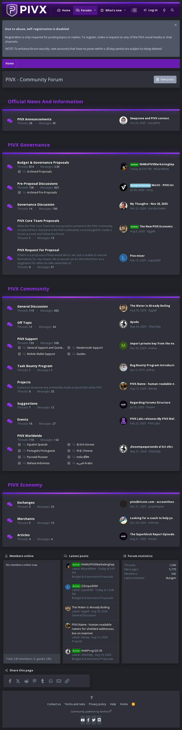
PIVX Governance (29, 144)
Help (113, 704)
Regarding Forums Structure (150, 402)
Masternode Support (90, 348)
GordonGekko (157, 208)
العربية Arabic (85, 463)
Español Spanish (37, 444)
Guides (81, 354)
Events (22, 419)
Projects (24, 382)
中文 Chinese (85, 451)
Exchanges (26, 502)
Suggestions (27, 403)
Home (66, 10)
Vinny (149, 190)
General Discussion (32, 306)
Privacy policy (97, 704)
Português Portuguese (41, 451)
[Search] (172, 10)
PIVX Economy (25, 484)
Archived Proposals (39, 171)
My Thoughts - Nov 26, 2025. (149, 204)
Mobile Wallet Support (41, 354)
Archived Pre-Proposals (42, 192)
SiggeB (151, 231)
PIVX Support (27, 339)
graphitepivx (156, 506)
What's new (113, 10)
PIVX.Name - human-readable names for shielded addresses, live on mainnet (93, 629)
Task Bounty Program (34, 366)
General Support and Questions (46, 348)
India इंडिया (83, 457)
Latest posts (78, 556)
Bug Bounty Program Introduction (154, 365)
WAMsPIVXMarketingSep (152, 164)
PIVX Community (28, 288)
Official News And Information (45, 101)
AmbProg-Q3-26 (87, 650)
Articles (23, 535)
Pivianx (150, 407)
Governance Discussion (35, 204)
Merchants (26, 519)
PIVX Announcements (34, 119)
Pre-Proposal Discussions (37, 183)
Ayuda (134, 322)
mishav (152, 348)
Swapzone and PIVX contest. (150, 118)
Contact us (54, 704)
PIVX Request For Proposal (38, 250)
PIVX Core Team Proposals (38, 221)
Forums (86, 10)
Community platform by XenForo (91, 711)
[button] (95, 10)
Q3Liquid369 (85, 586)
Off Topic (24, 322)
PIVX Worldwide (29, 436)
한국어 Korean (85, 444)
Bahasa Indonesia (38, 463)
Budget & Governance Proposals (43, 162)
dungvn (171, 578)
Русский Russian (37, 457)
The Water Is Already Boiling (150, 306)
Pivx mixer (137, 256)
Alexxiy (152, 388)
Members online (22, 556)
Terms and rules (75, 704)
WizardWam (161, 169)
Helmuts (153, 523)
